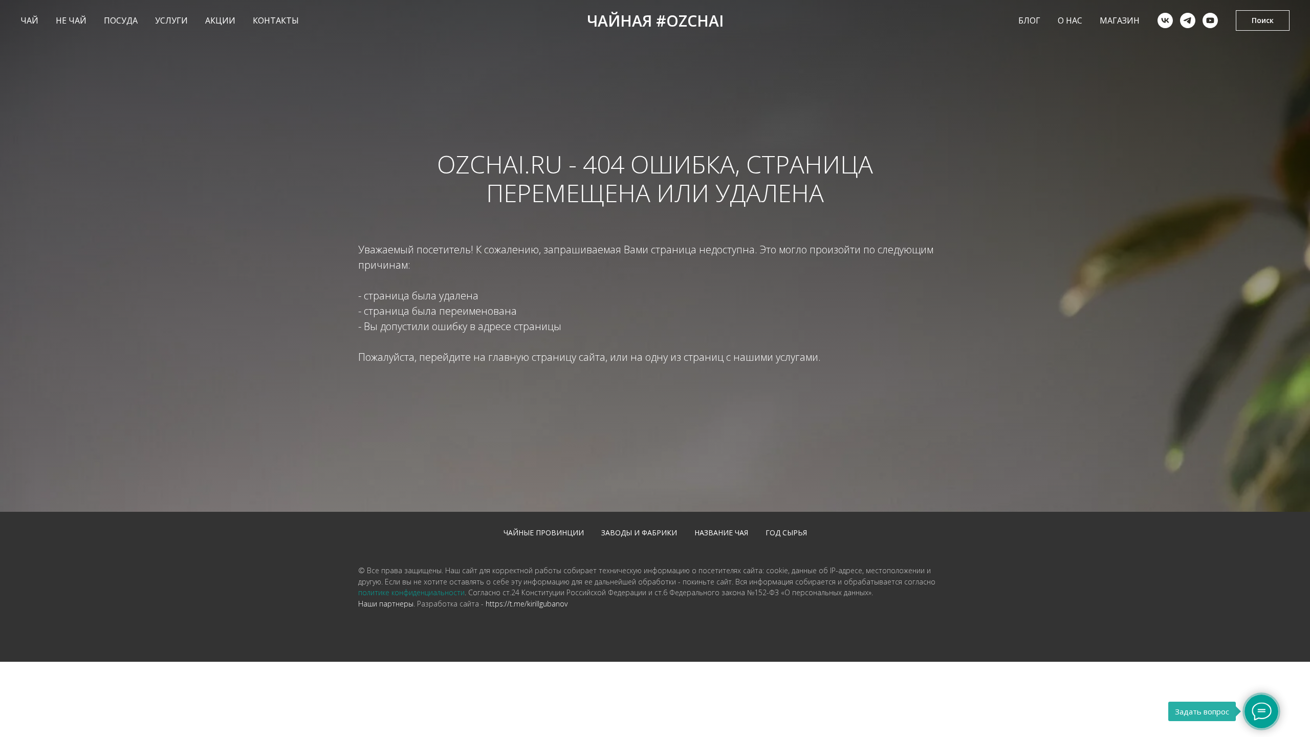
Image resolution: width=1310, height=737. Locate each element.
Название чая (721, 532)
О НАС (1070, 20)
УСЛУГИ (171, 20)
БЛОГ (1029, 20)
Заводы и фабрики (639, 532)
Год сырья (786, 532)
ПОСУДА (121, 20)
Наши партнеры (385, 604)
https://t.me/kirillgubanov (526, 604)
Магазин (1120, 20)
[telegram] (1187, 20)
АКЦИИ (220, 20)
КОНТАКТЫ (276, 20)
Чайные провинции (544, 532)
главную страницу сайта (546, 357)
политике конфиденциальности (411, 592)
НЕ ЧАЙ (71, 20)
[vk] (1165, 20)
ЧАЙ (29, 20)
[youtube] (1210, 20)
